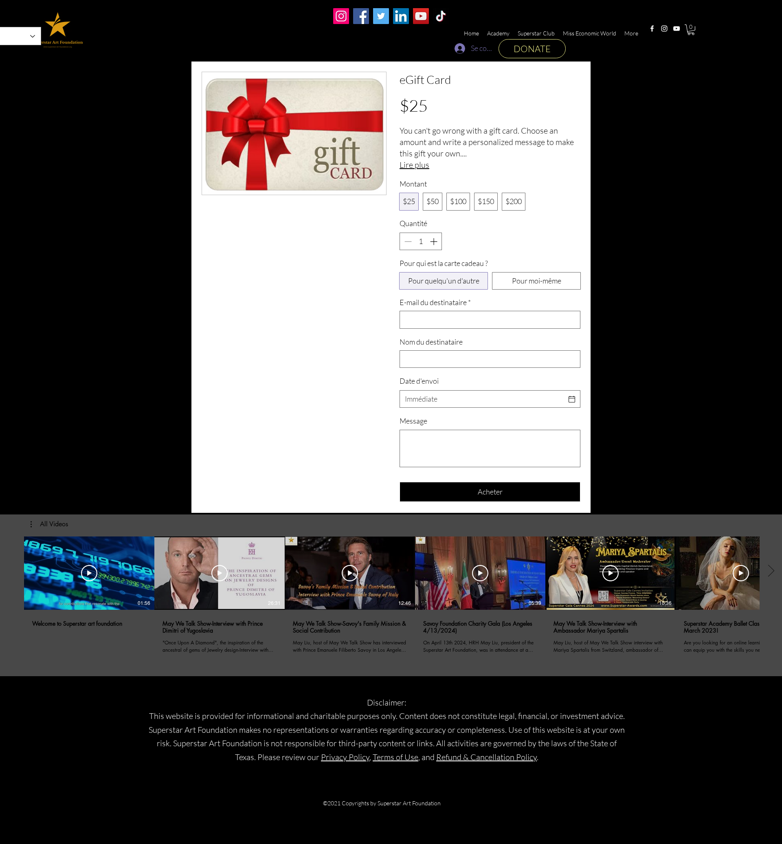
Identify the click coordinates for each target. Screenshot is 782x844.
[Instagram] (664, 28)
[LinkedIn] (401, 16)
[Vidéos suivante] (771, 571)
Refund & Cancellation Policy (486, 757)
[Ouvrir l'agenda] (572, 399)
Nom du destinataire (431, 341)
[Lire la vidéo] (89, 573)
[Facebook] (652, 28)
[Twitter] (381, 16)
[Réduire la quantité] (407, 241)
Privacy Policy (345, 757)
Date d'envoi (419, 380)
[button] (691, 29)
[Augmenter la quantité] (434, 241)
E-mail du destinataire (435, 302)
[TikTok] (441, 16)
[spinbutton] (420, 241)
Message (413, 420)
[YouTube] (676, 28)
